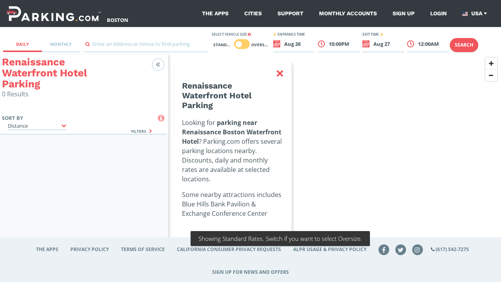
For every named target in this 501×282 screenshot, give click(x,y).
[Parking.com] (54, 13)
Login (438, 13)
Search (464, 45)
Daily (22, 44)
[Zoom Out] (491, 75)
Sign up (403, 13)
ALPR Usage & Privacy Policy (329, 249)
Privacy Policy (89, 249)
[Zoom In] (491, 63)
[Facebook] (384, 249)
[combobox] (146, 46)
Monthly (61, 44)
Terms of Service (143, 249)
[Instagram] (417, 249)
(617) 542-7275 (452, 249)
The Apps (215, 13)
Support (290, 13)
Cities (253, 13)
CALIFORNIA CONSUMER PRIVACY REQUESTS (229, 249)
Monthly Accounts (348, 13)
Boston (117, 20)
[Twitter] (401, 249)
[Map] (334, 159)
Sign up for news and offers (250, 272)
